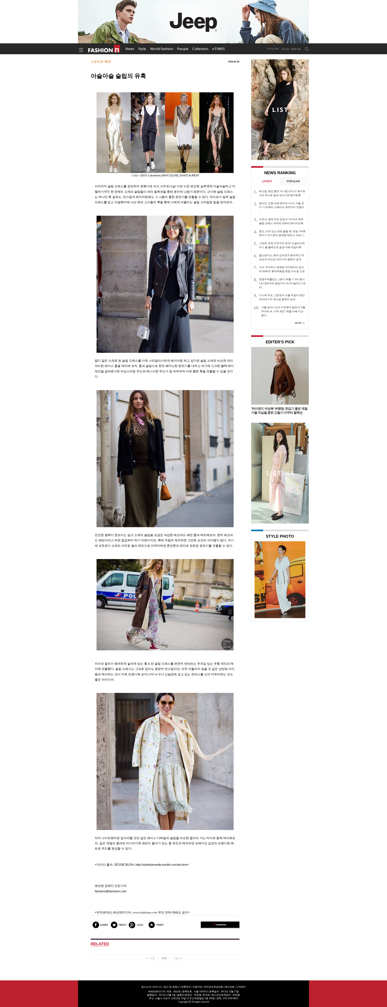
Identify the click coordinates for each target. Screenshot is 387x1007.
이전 (152, 958)
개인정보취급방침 (213, 986)
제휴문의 (186, 986)
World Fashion (161, 49)
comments (220, 924)
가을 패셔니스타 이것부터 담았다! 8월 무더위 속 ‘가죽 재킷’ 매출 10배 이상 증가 (283, 311)
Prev (259, 579)
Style (142, 49)
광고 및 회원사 (172, 986)
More (298, 323)
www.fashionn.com (145, 912)
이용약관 (197, 986)
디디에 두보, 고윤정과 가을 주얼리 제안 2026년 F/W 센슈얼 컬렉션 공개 (282, 297)
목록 (164, 958)
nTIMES (218, 49)
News (129, 49)
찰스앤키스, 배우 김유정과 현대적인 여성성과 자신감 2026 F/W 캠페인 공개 (281, 257)
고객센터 (241, 986)
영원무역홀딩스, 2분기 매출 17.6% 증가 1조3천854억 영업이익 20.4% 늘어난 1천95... (282, 283)
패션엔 (104, 49)
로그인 (285, 49)
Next (301, 579)
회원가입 (296, 49)
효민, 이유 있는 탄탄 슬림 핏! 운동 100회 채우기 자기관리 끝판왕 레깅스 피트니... (282, 233)
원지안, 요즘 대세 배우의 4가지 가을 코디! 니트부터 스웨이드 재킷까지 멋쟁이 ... (281, 207)
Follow (273, 49)
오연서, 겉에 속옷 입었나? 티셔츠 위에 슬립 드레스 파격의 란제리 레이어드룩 (281, 221)
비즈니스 (157, 986)
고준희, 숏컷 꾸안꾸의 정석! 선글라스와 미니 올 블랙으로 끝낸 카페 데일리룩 (282, 245)
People (182, 49)
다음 (176, 958)
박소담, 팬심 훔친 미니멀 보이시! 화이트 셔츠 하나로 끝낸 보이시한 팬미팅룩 (282, 193)
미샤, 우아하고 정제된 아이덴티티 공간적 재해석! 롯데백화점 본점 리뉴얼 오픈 (282, 269)
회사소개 (146, 986)
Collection (200, 49)
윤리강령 (229, 986)
